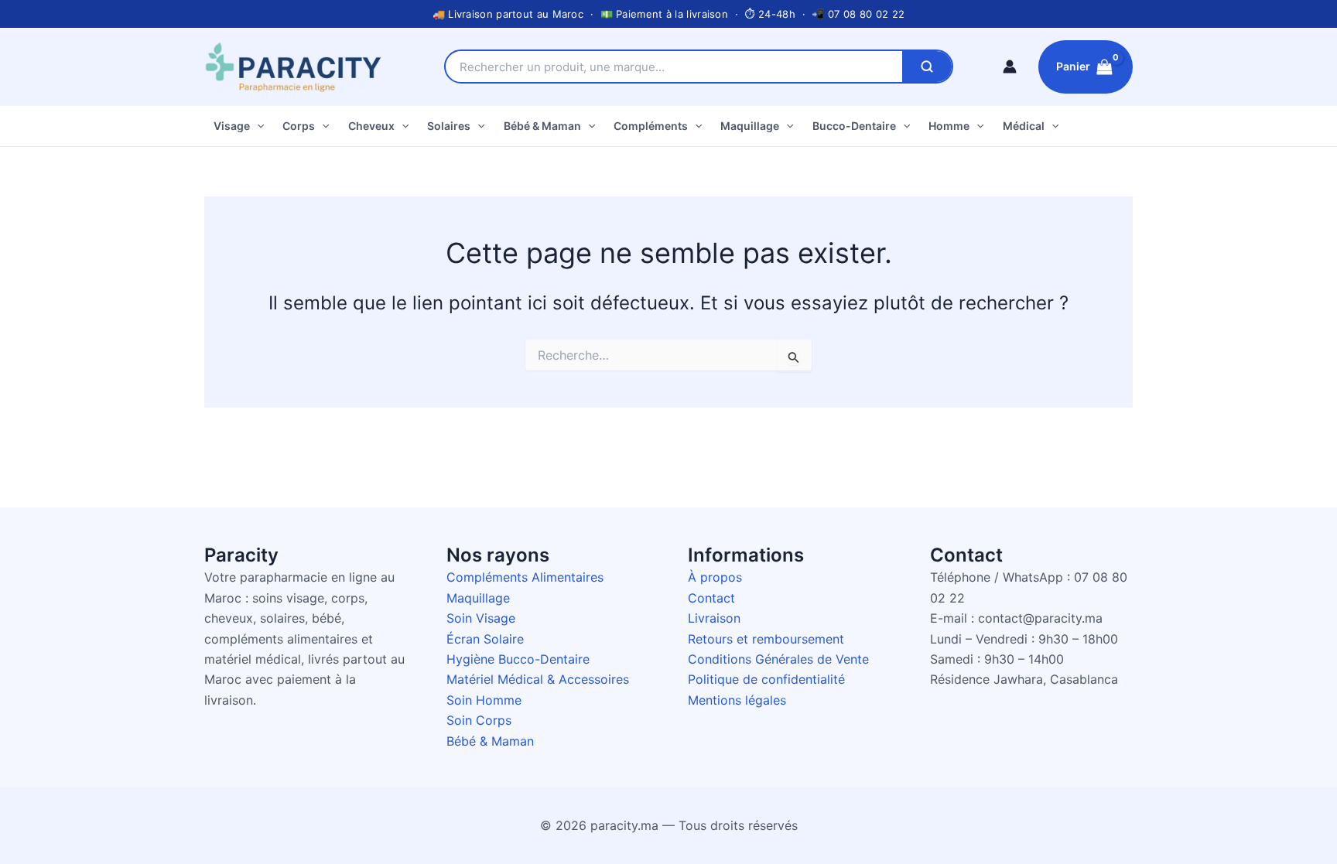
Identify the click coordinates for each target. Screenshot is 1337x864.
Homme (948, 125)
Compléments (651, 125)
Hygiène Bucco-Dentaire (518, 659)
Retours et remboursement (766, 639)
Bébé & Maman (542, 125)
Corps (298, 125)
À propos (715, 577)
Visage (232, 125)
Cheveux (371, 125)
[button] (257, 126)
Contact (711, 598)
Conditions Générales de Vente (778, 659)
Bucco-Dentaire (854, 125)
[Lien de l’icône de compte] (1010, 66)
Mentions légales (737, 700)
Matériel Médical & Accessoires (537, 679)
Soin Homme (483, 700)
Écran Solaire (485, 639)
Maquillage (749, 125)
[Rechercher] (927, 66)
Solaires (448, 125)
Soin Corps (478, 720)
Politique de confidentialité (766, 679)
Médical (1024, 125)
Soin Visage (480, 618)
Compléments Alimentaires (525, 577)
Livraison (714, 618)
